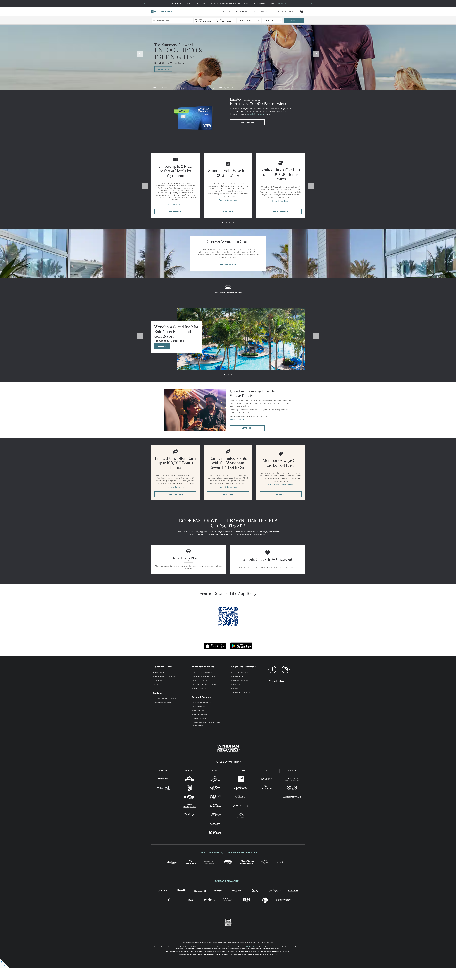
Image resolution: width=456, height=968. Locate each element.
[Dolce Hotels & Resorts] (292, 788)
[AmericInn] (215, 806)
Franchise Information (241, 680)
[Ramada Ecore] (215, 833)
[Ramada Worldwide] (215, 824)
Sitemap (156, 684)
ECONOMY (189, 771)
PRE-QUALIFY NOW (280, 212)
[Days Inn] (189, 779)
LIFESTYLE (240, 771)
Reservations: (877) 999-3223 (166, 699)
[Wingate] (215, 788)
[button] (144, 3)
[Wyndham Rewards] (228, 748)
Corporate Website (239, 672)
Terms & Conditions (255, 114)
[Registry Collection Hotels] (292, 779)
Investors (235, 684)
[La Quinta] (215, 779)
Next (316, 54)
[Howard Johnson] (189, 806)
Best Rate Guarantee (201, 703)
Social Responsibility (240, 692)
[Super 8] (189, 788)
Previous (139, 54)
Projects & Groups (200, 680)
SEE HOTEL (162, 346)
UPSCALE (267, 771)
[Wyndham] (266, 779)
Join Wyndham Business (203, 672)
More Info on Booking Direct (281, 485)
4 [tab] (233, 222)
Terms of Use (198, 711)
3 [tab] (229, 222)
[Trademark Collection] (266, 788)
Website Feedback (276, 681)
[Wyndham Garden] (215, 797)
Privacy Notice (198, 707)
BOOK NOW (228, 212)
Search (294, 20)
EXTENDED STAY (164, 771)
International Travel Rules (164, 676)
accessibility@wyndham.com (250, 947)
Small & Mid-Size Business (204, 684)
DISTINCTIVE (292, 771)
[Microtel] (189, 797)
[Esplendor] (241, 788)
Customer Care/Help (162, 703)
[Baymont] (215, 815)
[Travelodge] (189, 815)
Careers (234, 688)
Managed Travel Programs (204, 676)
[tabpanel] (175, 185)
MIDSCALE (215, 771)
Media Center (237, 676)
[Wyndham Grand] (292, 797)
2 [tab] (226, 222)
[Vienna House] (241, 806)
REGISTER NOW (175, 212)
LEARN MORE (163, 69)
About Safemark (199, 715)
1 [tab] (222, 222)
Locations (157, 680)
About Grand (158, 672)
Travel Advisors (199, 688)
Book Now (280, 494)
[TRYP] (241, 779)
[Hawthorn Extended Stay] (163, 779)
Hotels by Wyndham (228, 762)
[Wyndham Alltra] (241, 815)
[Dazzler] (241, 797)
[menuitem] (226, 11)
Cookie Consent (199, 719)
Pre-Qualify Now (280, 3)
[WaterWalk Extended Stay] (163, 788)
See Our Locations (228, 264)
